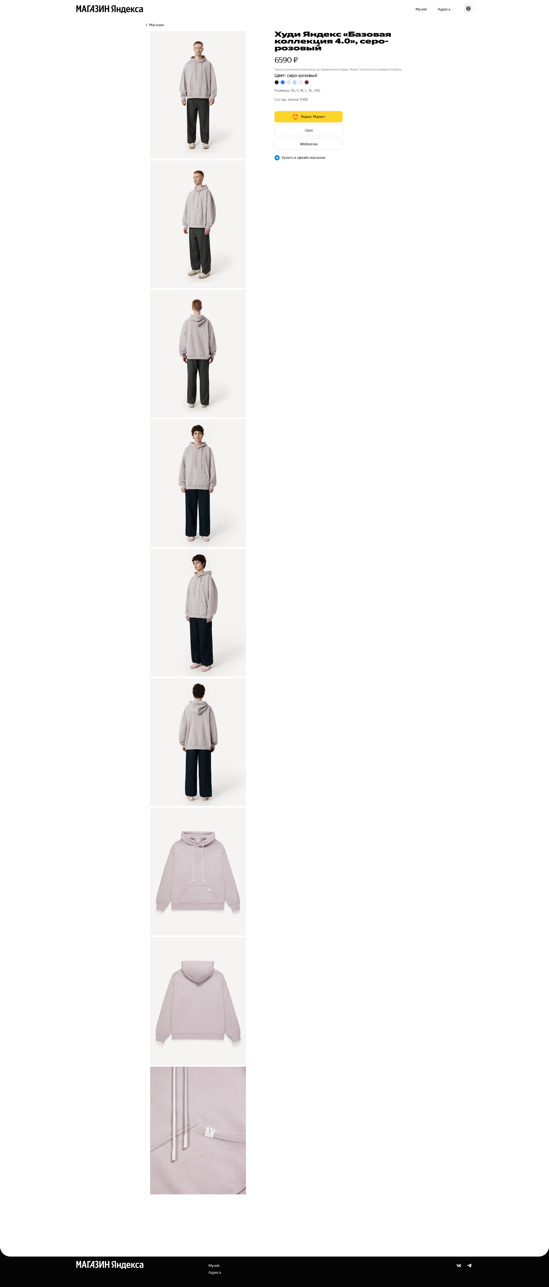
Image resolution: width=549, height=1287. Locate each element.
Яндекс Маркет (313, 117)
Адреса (444, 9)
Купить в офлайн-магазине (304, 158)
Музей (421, 9)
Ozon (309, 130)
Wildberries (309, 144)
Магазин (156, 25)
